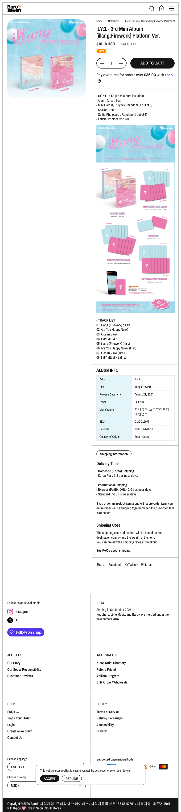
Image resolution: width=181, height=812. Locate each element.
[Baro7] (76, 8)
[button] (152, 8)
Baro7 (34, 803)
